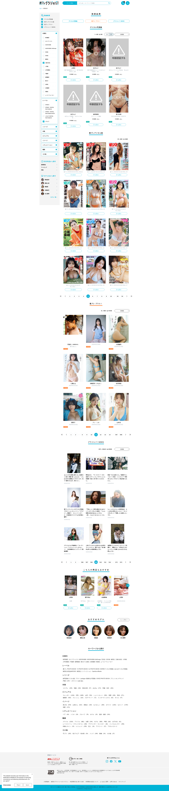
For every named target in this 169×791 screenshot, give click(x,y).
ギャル (119, 697)
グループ (84, 714)
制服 (78, 688)
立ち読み (73, 80)
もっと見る (123, 619)
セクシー (123, 705)
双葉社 (46, 91)
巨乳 (80, 695)
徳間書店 (47, 77)
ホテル (94, 714)
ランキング (44, 167)
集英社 (46, 59)
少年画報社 (47, 70)
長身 (121, 695)
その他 (44, 154)
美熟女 (88, 705)
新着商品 (43, 164)
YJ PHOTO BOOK (82, 669)
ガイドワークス (48, 41)
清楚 (67, 707)
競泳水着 (87, 688)
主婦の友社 (47, 62)
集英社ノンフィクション (84, 671)
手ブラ (67, 733)
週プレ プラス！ (48, 24)
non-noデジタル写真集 (120, 669)
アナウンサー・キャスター (98, 724)
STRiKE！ (47, 104)
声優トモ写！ (67, 681)
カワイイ (111, 705)
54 (122, 296)
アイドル (80, 721)
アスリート (101, 726)
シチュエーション (47, 145)
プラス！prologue (80, 678)
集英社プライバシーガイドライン (59, 781)
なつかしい (99, 705)
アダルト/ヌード (112, 726)
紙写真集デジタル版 (69, 678)
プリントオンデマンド (117, 678)
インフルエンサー (117, 724)
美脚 (112, 695)
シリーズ (45, 126)
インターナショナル (106, 697)
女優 (89, 721)
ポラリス (74, 681)
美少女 (67, 705)
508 (121, 434)
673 (116, 562)
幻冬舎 (46, 55)
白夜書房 (47, 88)
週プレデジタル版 (49, 22)
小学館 (46, 66)
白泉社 (46, 84)
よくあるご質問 (104, 781)
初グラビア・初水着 (81, 733)
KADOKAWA (48, 44)
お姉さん (78, 705)
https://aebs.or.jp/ (60, 772)
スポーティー (91, 697)
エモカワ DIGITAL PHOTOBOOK (49, 117)
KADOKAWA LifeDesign (50, 48)
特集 (42, 170)
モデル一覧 (53, 197)
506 (82, 562)
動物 (102, 733)
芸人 (91, 726)
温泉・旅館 (105, 714)
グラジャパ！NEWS (49, 27)
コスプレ (68, 688)
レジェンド (82, 726)
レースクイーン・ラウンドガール (75, 724)
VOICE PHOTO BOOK (103, 678)
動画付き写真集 (91, 678)
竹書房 (46, 73)
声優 (108, 721)
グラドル (68, 721)
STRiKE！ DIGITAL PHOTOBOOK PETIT (50, 112)
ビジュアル (46, 136)
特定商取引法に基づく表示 (77, 781)
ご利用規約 (46, 781)
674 (121, 562)
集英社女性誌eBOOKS (69, 671)
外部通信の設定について (92, 781)
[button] (127, 585)
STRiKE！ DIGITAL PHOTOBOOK (49, 108)
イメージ (45, 140)
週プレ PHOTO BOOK (69, 669)
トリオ (75, 714)
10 (111, 296)
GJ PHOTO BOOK (94, 669)
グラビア (47, 121)
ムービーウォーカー (49, 95)
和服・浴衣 (108, 688)
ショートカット (101, 695)
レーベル (45, 100)
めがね (97, 688)
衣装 (44, 131)
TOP (40, 8)
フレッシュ (78, 697)
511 (105, 562)
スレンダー (69, 695)
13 (105, 434)
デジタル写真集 (48, 19)
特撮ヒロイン (69, 726)
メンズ (94, 733)
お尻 (89, 695)
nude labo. (80, 681)
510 (101, 562)
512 (110, 562)
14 (109, 434)
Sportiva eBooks (97, 671)
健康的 (67, 697)
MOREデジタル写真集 (107, 669)
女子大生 (117, 721)
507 (116, 434)
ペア (66, 714)
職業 (44, 149)
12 (100, 434)
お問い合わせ (113, 781)
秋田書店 (47, 37)
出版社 (44, 33)
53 (117, 296)
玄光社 (46, 52)
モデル (98, 721)
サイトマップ (122, 781)
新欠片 (46, 80)
